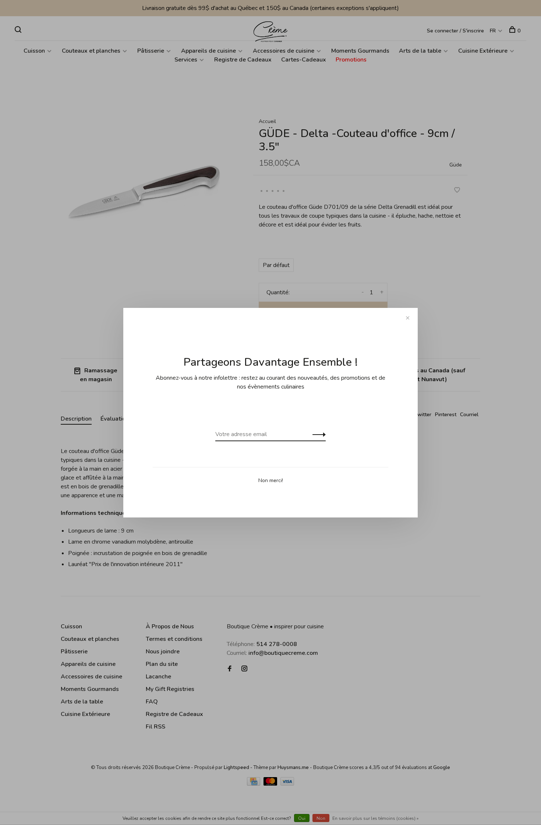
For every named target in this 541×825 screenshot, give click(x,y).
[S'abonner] (317, 434)
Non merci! (270, 480)
